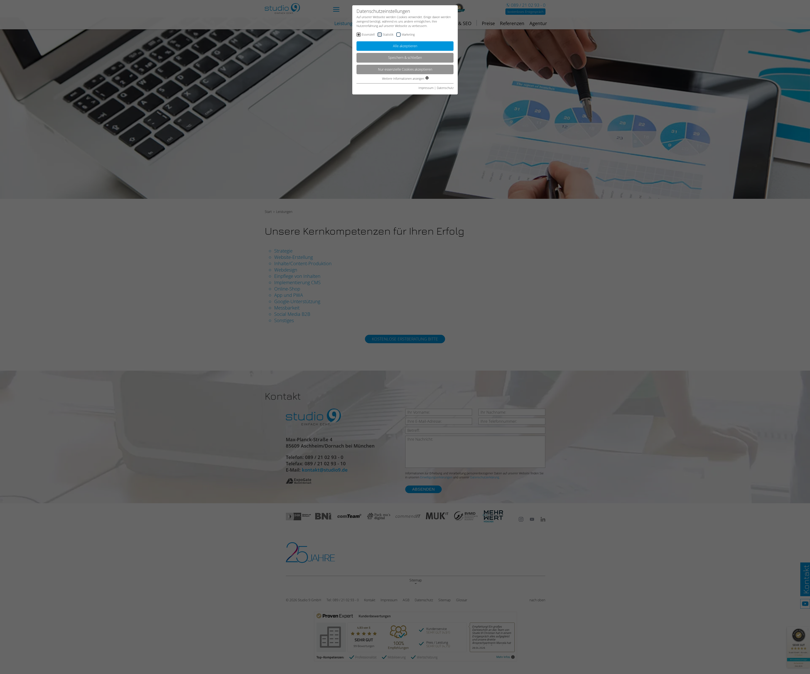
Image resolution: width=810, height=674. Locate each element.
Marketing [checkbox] (408, 34)
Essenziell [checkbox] (368, 34)
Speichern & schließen (405, 57)
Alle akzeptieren (405, 46)
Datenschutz (445, 88)
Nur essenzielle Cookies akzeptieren (405, 69)
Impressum (425, 88)
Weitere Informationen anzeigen (403, 79)
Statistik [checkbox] (388, 34)
